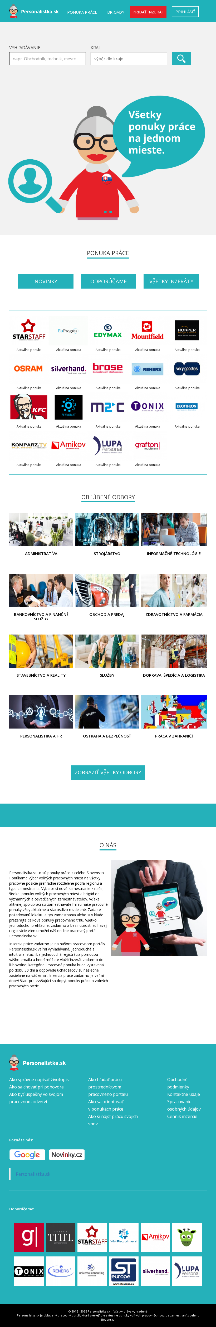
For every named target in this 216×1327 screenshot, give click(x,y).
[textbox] (130, 59)
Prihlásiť (185, 11)
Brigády (115, 12)
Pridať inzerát (148, 11)
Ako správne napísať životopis (39, 1079)
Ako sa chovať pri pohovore (36, 1087)
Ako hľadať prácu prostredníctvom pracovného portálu (108, 1087)
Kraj (95, 48)
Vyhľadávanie (24, 48)
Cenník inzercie (182, 1116)
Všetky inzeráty (171, 281)
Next (200, 158)
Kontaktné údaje (183, 1094)
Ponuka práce (82, 12)
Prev (16, 158)
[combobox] (129, 58)
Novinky (46, 281)
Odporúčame (108, 281)
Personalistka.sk (33, 1174)
